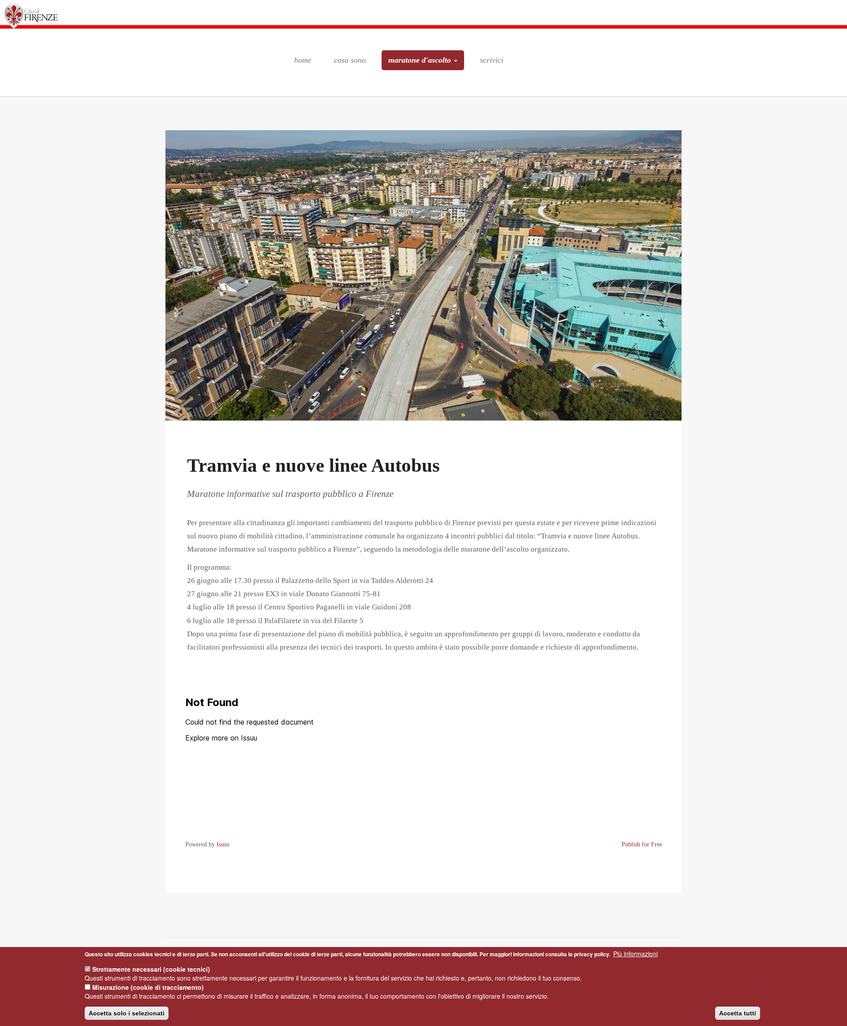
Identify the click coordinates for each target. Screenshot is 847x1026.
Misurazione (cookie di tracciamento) (148, 987)
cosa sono (350, 60)
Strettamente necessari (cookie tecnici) (151, 969)
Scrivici (491, 60)
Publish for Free (642, 844)
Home (302, 60)
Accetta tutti (737, 1013)
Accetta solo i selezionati (127, 1013)
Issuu (223, 844)
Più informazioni (635, 953)
